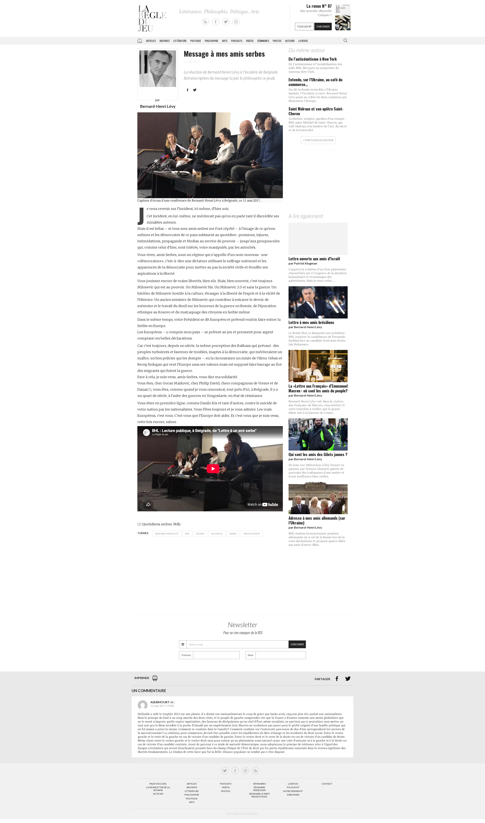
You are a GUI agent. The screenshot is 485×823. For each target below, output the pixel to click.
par (303, 263)
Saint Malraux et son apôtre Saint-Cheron (316, 111)
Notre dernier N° (293, 791)
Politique (195, 41)
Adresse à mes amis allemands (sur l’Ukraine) (317, 520)
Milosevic (217, 533)
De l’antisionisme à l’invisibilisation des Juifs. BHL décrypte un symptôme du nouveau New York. (315, 68)
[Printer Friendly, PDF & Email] (155, 680)
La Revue (293, 783)
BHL (187, 533)
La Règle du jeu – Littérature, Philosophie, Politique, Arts (139, 40)
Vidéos (249, 41)
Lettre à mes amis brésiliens (311, 322)
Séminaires (263, 41)
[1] (149, 389)
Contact (327, 783)
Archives (165, 41)
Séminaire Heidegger (259, 788)
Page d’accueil (158, 783)
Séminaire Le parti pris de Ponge (259, 795)
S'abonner (323, 26)
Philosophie (211, 41)
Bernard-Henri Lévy (157, 106)
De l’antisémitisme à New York (313, 59)
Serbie (233, 533)
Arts (224, 41)
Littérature (180, 41)
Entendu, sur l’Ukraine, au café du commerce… (315, 82)
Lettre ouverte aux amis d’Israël (314, 258)
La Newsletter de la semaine (158, 788)
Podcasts (236, 41)
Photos (277, 41)
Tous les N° (293, 787)
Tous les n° (304, 26)
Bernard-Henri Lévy (167, 533)
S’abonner (293, 794)
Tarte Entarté (251, 533)
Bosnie (200, 533)
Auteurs (290, 41)
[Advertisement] (318, 182)
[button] (345, 41)
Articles (151, 41)
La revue (303, 41)
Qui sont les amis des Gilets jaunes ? (318, 454)
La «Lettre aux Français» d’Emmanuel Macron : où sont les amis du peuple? (318, 388)
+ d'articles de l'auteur (318, 140)
